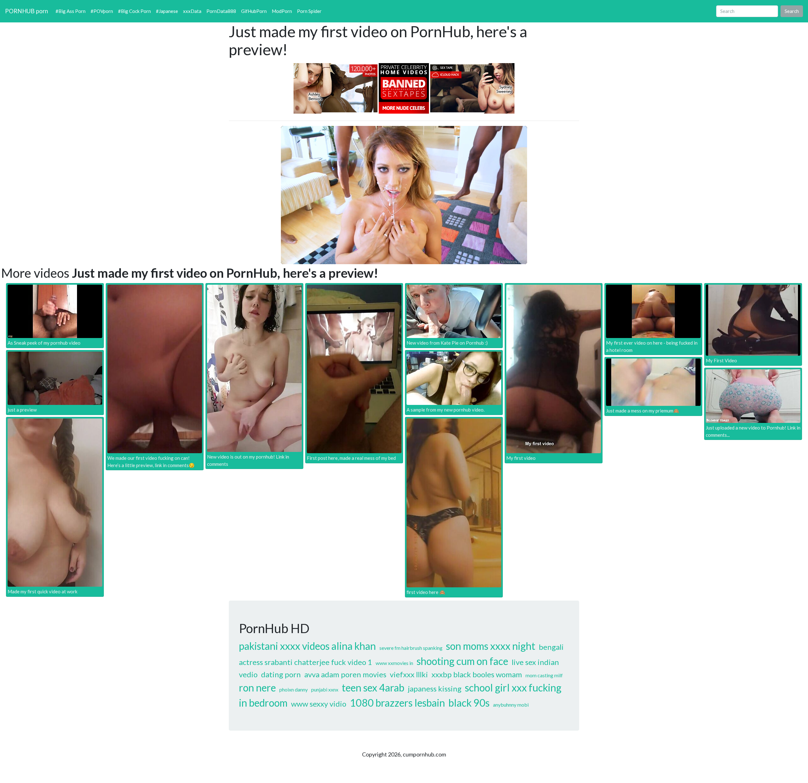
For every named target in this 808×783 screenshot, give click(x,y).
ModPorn (282, 11)
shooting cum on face (462, 661)
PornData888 (221, 11)
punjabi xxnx (324, 689)
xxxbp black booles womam (476, 674)
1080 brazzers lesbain (397, 703)
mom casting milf (544, 675)
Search (792, 11)
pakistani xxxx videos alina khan (307, 646)
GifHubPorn (254, 11)
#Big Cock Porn (134, 11)
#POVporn (102, 11)
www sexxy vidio (318, 703)
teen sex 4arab (373, 687)
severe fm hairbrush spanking (411, 648)
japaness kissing (434, 688)
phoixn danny (293, 689)
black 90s (469, 703)
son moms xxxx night (490, 646)
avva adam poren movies (345, 674)
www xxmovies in (394, 663)
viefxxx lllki (409, 674)
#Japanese (167, 11)
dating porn (281, 674)
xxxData (192, 11)
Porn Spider (309, 11)
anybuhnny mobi (511, 705)
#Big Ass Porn (71, 11)
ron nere (257, 687)
